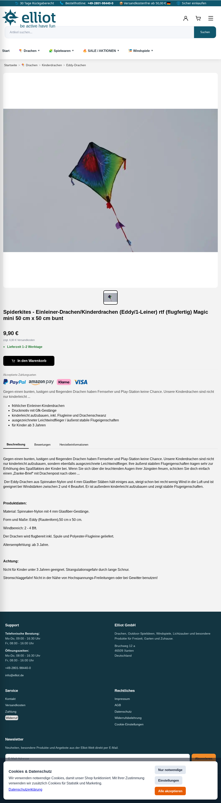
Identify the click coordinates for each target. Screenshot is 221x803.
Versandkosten (15, 705)
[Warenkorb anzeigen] (198, 18)
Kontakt (10, 699)
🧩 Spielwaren (60, 51)
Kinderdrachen (52, 65)
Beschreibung (16, 444)
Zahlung (10, 711)
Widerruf (11, 718)
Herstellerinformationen (74, 444)
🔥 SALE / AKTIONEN (99, 51)
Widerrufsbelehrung (128, 718)
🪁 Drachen (27, 51)
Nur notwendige (170, 770)
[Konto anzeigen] (185, 18)
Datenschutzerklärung (25, 789)
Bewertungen (42, 444)
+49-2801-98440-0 (100, 3)
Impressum (122, 699)
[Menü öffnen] (210, 18)
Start (5, 51)
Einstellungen (168, 780)
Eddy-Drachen (76, 65)
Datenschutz (123, 711)
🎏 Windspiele (139, 51)
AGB (118, 705)
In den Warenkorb (31, 361)
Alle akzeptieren (170, 791)
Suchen (205, 32)
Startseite (10, 65)
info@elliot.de (14, 675)
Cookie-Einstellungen (129, 724)
